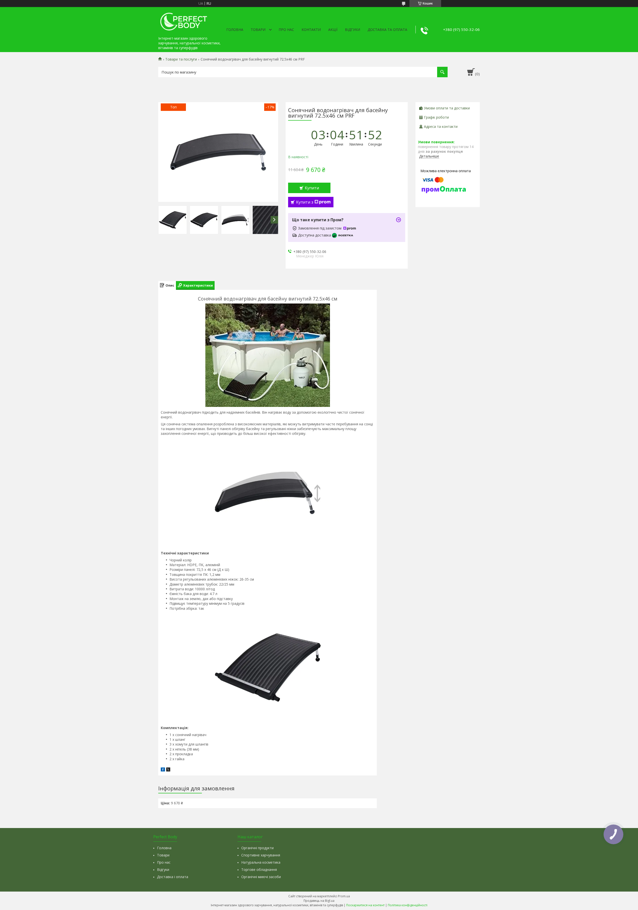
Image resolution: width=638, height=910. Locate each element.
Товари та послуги (181, 59)
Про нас (286, 29)
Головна (234, 29)
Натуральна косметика (260, 862)
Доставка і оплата (172, 876)
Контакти (311, 29)
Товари (258, 29)
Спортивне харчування (260, 855)
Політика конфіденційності (407, 905)
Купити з (304, 202)
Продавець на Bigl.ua (319, 901)
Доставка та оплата (387, 29)
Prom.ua (344, 896)
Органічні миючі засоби (261, 876)
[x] (168, 770)
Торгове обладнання (259, 869)
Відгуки (352, 29)
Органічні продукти (257, 847)
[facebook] (163, 770)
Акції (332, 29)
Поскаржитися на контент (365, 905)
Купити (312, 188)
